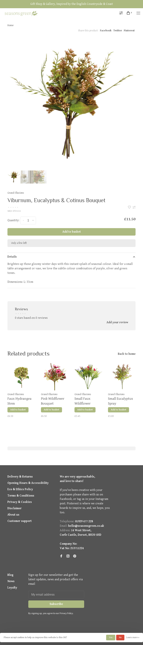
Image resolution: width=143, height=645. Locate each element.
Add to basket (71, 232)
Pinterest (129, 30)
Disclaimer (14, 508)
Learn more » (132, 637)
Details (12, 257)
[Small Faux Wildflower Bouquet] (88, 377)
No (120, 637)
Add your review (117, 322)
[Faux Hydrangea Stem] (21, 377)
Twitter (117, 30)
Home (10, 25)
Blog (10, 575)
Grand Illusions (15, 192)
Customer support (19, 521)
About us (13, 514)
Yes (110, 637)
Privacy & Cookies (19, 502)
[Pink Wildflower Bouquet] (55, 377)
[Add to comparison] (134, 207)
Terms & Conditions (20, 495)
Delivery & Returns (20, 476)
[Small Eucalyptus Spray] (122, 377)
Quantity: (13, 220)
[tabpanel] (71, 103)
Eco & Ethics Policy (20, 489)
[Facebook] (61, 556)
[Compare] (121, 13)
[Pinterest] (74, 556)
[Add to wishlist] (130, 207)
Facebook (106, 30)
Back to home (127, 354)
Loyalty (12, 587)
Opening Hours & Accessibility (28, 483)
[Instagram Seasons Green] (67, 556)
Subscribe (56, 604)
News (11, 581)
